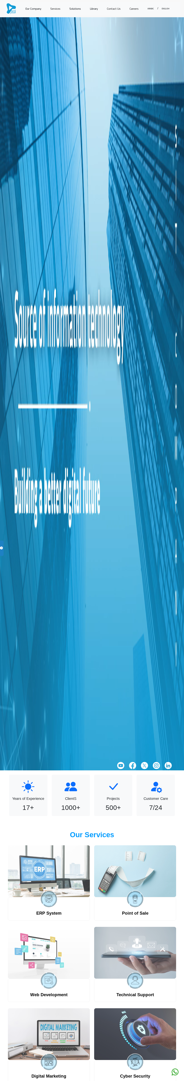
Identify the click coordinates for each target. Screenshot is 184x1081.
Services (55, 8)
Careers (134, 8)
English (165, 8)
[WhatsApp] (175, 1071)
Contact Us (114, 8)
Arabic (151, 8)
